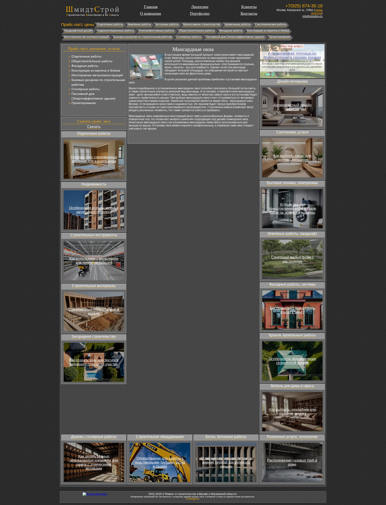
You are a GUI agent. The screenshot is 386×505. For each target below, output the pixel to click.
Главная (150, 6)
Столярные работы (188, 36)
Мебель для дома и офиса (292, 386)
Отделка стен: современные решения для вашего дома (94, 159)
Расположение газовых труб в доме (292, 462)
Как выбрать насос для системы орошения (292, 158)
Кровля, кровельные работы (292, 335)
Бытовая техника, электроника (292, 183)
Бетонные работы (167, 24)
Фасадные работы (231, 30)
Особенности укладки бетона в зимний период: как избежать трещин (226, 462)
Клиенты (249, 6)
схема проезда (317, 11)
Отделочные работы (110, 24)
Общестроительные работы (197, 30)
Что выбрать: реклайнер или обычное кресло (292, 412)
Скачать (94, 127)
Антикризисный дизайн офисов (292, 107)
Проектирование (279, 36)
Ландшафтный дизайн (78, 30)
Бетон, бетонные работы (226, 437)
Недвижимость (93, 184)
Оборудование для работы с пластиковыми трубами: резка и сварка (160, 462)
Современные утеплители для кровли (94, 311)
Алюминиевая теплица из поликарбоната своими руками (292, 55)
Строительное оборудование (160, 437)
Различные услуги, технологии (292, 437)
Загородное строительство (93, 336)
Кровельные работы (238, 24)
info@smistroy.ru (312, 16)
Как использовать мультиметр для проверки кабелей (93, 261)
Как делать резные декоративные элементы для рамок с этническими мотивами (94, 462)
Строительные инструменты (93, 235)
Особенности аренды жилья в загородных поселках (94, 210)
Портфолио (200, 13)
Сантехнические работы (270, 24)
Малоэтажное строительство (201, 24)
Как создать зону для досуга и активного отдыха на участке (93, 362)
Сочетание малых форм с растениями (292, 259)
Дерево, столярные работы (94, 437)
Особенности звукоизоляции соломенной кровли (292, 361)
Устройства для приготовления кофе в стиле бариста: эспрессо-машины (292, 208)
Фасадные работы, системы (292, 284)
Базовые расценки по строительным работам (142, 36)
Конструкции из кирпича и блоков (268, 30)
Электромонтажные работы (156, 30)
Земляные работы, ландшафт (292, 234)
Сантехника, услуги (292, 132)
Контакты (249, 13)
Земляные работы (139, 24)
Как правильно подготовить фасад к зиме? (292, 310)
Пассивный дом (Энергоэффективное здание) (235, 36)
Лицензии (199, 6)
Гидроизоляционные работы (115, 30)
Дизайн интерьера (292, 81)
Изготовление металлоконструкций (86, 36)
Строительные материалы (94, 286)
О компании (150, 13)
